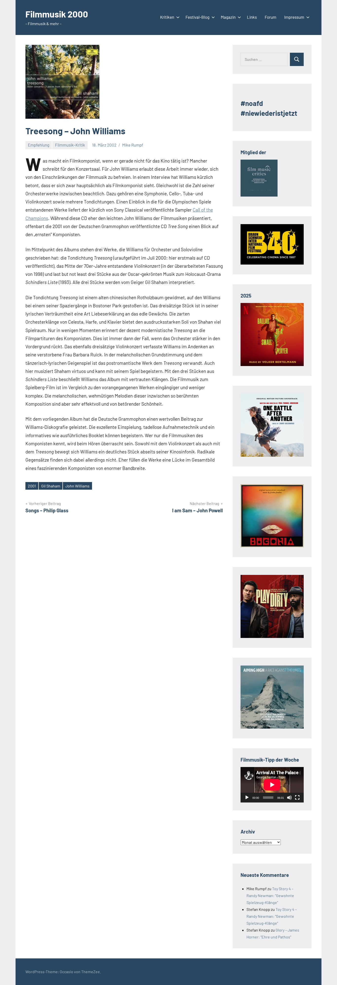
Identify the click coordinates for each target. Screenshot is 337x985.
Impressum (294, 17)
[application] (272, 784)
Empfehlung (38, 144)
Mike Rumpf (132, 144)
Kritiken (167, 17)
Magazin (228, 17)
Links (252, 17)
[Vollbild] (297, 797)
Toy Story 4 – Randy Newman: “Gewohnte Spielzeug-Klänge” (270, 895)
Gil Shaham (50, 486)
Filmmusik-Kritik (70, 144)
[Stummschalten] (289, 797)
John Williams (77, 486)
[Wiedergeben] (246, 797)
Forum (270, 17)
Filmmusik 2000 (56, 14)
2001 (32, 486)
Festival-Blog (197, 17)
